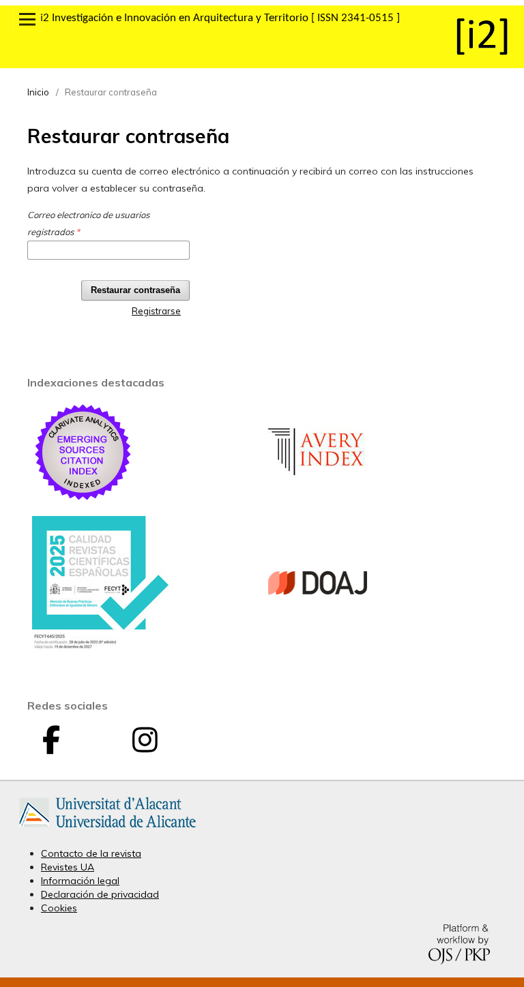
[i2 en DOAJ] (318, 630)
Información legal (80, 881)
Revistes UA (67, 867)
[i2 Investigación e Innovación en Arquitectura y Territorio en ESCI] (83, 500)
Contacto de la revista (91, 853)
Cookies (59, 908)
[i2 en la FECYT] (100, 646)
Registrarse (156, 310)
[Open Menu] (27, 19)
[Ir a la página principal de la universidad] (107, 830)
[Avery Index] (318, 500)
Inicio (38, 92)
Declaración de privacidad (100, 894)
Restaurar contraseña (135, 290)
